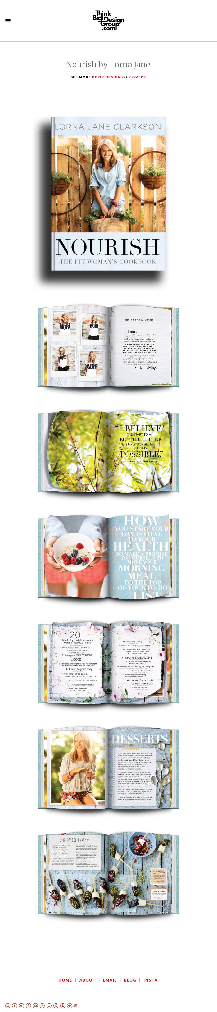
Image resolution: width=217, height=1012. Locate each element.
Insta (151, 980)
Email (110, 980)
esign (114, 77)
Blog (130, 980)
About (87, 980)
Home (65, 980)
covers (137, 77)
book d (100, 77)
